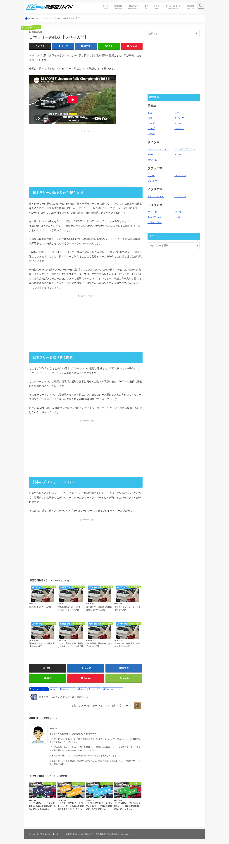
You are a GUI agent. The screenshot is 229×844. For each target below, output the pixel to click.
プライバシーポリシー (50, 834)
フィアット (180, 196)
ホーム (105, 7)
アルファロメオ (156, 196)
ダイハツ (179, 118)
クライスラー (155, 222)
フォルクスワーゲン (185, 149)
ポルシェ (152, 160)
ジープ (177, 212)
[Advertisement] (86, 159)
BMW (150, 154)
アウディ (179, 154)
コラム (156, 7)
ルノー (151, 175)
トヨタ (151, 113)
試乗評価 (118, 7)
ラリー (83, 689)
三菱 (176, 113)
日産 (150, 118)
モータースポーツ (173, 7)
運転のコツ (133, 7)
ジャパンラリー (68, 689)
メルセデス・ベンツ (158, 149)
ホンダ (151, 123)
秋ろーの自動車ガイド (100, 834)
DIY (146, 7)
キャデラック (155, 217)
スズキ (177, 123)
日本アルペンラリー (113, 689)
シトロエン (180, 175)
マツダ (151, 128)
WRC (54, 689)
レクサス (179, 128)
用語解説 (190, 7)
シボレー (179, 217)
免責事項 (70, 834)
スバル (151, 133)
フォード (152, 212)
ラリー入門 (95, 689)
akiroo (53, 728)
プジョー (152, 180)
